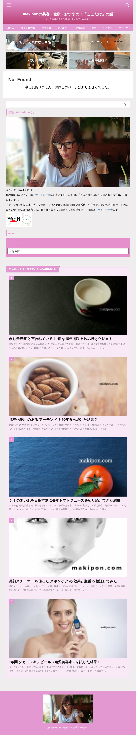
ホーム (10, 27)
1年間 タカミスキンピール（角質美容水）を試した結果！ (55, 662)
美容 (94, 27)
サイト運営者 (28, 27)
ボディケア (125, 27)
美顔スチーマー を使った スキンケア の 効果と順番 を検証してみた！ (65, 581)
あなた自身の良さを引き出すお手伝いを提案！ (68, 727)
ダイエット (63, 27)
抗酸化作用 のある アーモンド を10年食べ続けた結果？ (53, 419)
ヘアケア (107, 27)
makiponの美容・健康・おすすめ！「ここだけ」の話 (68, 14)
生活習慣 (46, 27)
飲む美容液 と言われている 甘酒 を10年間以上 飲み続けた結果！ (60, 339)
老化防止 (80, 27)
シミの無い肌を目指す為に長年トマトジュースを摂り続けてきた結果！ (66, 500)
